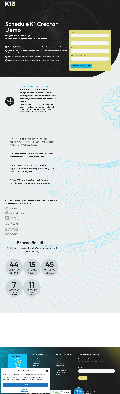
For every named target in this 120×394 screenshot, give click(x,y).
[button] (47, 371)
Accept (25, 385)
